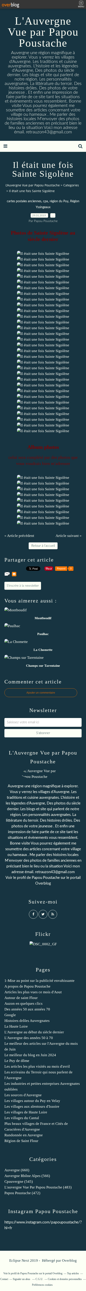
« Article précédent (19, 536)
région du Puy (59, 201)
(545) (18, 1181)
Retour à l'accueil (43, 545)
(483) (38, 1187)
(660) (16, 1170)
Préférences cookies (42, 1284)
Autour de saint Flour (21, 998)
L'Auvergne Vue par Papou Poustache (43, 32)
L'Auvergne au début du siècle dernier (34, 1032)
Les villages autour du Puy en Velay (32, 1101)
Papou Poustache (46, 878)
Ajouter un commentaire (40, 692)
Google (10, 1015)
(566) (27, 1176)
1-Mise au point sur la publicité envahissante (39, 981)
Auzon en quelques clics (23, 1003)
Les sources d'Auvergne (23, 1095)
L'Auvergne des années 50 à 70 (28, 1038)
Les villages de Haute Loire (25, 1112)
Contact (4, 1279)
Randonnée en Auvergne (23, 1135)
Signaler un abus (22, 1279)
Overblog (69, 1260)
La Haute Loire (16, 1026)
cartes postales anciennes (24, 201)
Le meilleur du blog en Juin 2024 (30, 1055)
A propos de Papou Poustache (27, 986)
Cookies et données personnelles (65, 1279)
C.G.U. (39, 1279)
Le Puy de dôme (16, 1061)
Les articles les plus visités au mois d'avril (37, 1066)
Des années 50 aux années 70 (27, 1009)
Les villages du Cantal (21, 1118)
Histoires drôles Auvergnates (27, 1021)
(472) (22, 1193)
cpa (45, 201)
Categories (71, 185)
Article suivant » (69, 536)
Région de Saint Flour (21, 1141)
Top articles (73, 1273)
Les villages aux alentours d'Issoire (31, 1106)
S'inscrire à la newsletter (23, 585)
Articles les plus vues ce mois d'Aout (33, 992)
